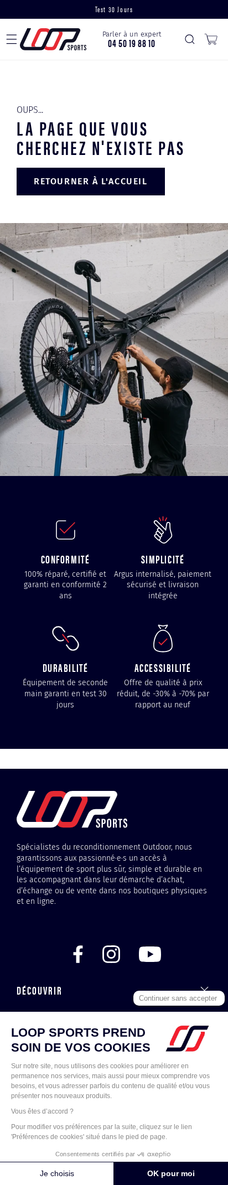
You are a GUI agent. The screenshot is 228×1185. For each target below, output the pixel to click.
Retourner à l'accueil (91, 181)
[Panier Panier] (211, 39)
